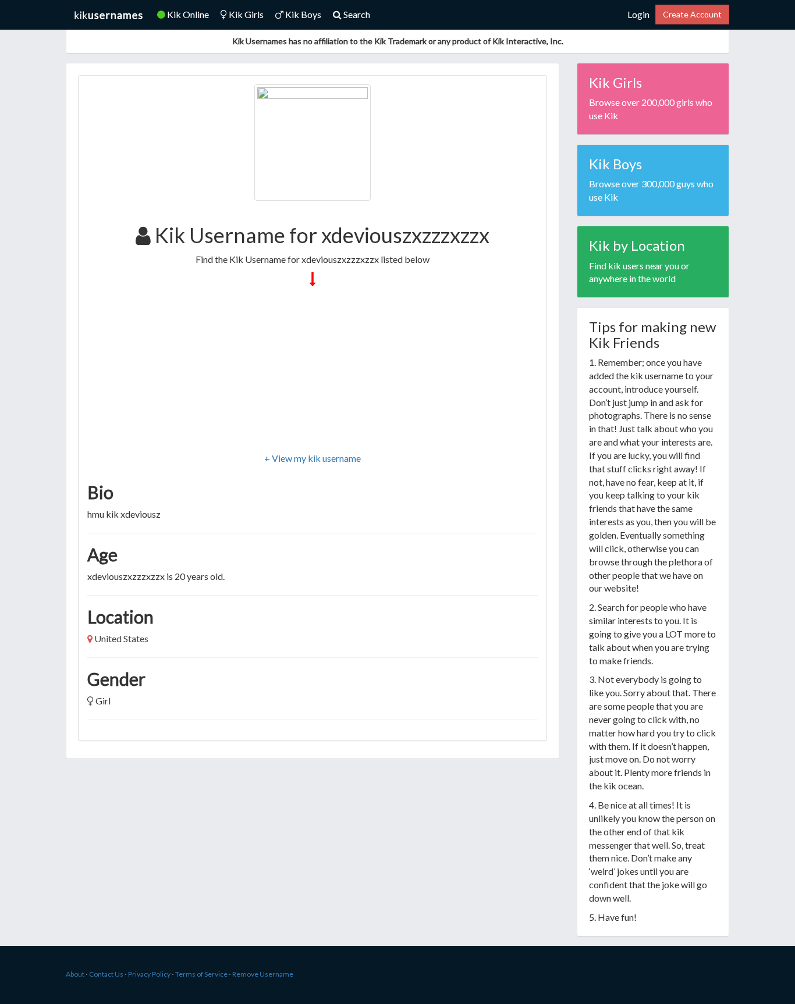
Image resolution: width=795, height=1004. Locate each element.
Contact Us (106, 974)
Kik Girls (245, 14)
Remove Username (262, 974)
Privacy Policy (149, 974)
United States (121, 638)
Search (356, 14)
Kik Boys (302, 14)
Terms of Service (201, 974)
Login (638, 14)
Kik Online (187, 14)
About (75, 974)
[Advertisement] (312, 370)
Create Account (692, 14)
